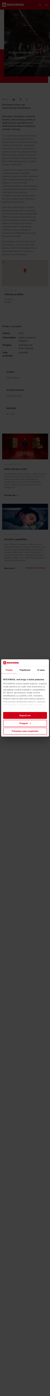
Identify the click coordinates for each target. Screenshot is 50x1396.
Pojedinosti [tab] (25, 670)
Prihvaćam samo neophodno (25, 731)
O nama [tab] (41, 670)
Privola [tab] (9, 670)
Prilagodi (23, 723)
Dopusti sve (25, 715)
